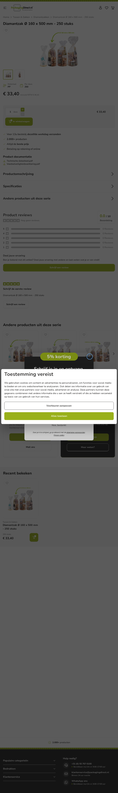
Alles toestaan (59, 416)
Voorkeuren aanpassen (59, 405)
